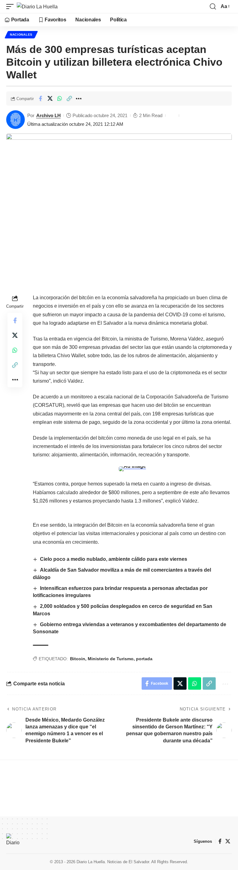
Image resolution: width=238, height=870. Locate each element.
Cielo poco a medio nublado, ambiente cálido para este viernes (114, 559)
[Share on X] (50, 98)
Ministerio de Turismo (111, 658)
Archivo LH (48, 115)
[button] (11, 6)
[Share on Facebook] (40, 98)
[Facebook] (220, 841)
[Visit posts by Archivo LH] (15, 119)
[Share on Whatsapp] (59, 98)
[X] (228, 841)
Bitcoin (77, 658)
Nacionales (21, 34)
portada (144, 658)
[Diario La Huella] (37, 6)
